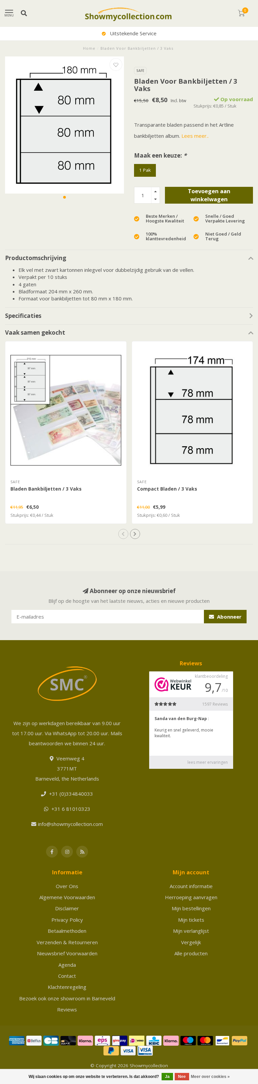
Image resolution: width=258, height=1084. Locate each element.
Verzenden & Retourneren (67, 942)
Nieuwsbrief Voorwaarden (67, 953)
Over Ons (67, 886)
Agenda (67, 964)
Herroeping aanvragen (191, 897)
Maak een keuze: (160, 155)
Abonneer (229, 616)
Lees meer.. (195, 135)
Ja (167, 1076)
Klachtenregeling (67, 987)
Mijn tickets (191, 919)
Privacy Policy (67, 919)
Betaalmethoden (67, 930)
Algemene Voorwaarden (67, 897)
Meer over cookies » (210, 1076)
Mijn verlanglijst (191, 930)
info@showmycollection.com (70, 824)
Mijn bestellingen (191, 908)
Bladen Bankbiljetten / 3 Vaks (46, 489)
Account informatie (191, 886)
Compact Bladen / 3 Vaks (167, 489)
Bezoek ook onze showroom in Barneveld (67, 998)
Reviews (67, 1009)
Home (89, 48)
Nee (182, 1076)
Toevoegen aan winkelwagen (209, 195)
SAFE (140, 70)
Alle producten (191, 953)
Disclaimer (67, 908)
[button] (64, 197)
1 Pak (145, 170)
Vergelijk (191, 942)
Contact (67, 975)
